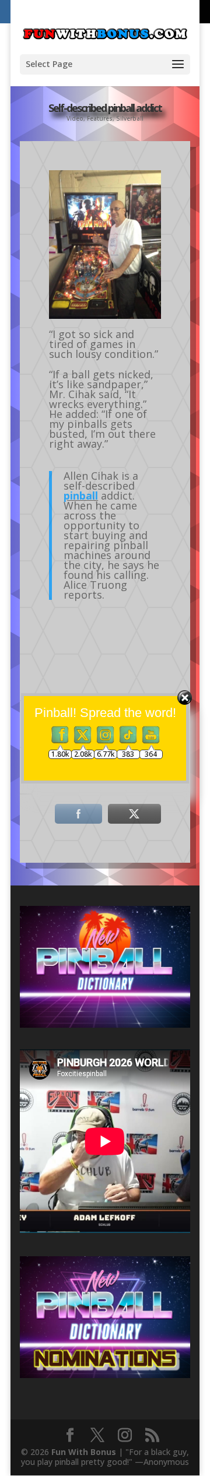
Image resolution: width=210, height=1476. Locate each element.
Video (74, 118)
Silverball (130, 118)
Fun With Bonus (83, 1451)
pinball (81, 495)
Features (100, 118)
